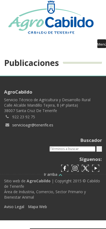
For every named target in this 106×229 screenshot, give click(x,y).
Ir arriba (51, 174)
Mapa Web (37, 206)
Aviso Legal (14, 206)
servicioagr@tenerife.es (32, 125)
